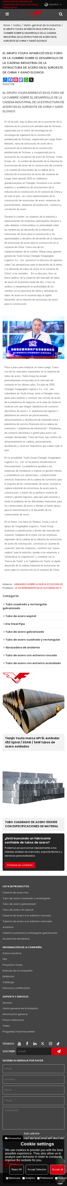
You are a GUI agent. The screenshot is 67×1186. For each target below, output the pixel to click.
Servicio (7, 1002)
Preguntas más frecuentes (19, 1031)
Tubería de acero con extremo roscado (27, 915)
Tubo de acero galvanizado (19, 904)
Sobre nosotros (12, 953)
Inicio (7, 25)
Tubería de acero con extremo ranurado (27, 921)
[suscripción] (58, 1051)
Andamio (8, 927)
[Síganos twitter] (43, 1044)
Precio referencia (13, 1020)
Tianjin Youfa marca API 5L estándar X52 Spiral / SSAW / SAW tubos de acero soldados (32, 742)
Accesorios (14, 1138)
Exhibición (8, 976)
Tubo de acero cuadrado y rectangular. (27, 898)
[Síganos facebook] (27, 1044)
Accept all (57, 1169)
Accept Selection (37, 1169)
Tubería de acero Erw (15, 892)
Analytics (30, 1178)
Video (6, 1025)
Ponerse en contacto (20, 865)
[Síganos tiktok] (58, 1044)
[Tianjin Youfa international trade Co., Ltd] (34, 14)
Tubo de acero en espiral (18, 909)
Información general (15, 1014)
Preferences (46, 1178)
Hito (5, 959)
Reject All (17, 1169)
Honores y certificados (16, 988)
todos (17, 25)
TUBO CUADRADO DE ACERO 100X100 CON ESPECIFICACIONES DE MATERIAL (31, 824)
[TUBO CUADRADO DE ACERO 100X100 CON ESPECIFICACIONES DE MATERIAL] (34, 786)
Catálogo (8, 982)
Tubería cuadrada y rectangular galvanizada (30, 932)
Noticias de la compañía (17, 970)
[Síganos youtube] (19, 1044)
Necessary (14, 1178)
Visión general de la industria (42, 25)
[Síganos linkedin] (35, 1044)
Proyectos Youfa (12, 964)
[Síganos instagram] (51, 1044)
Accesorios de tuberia (16, 938)
